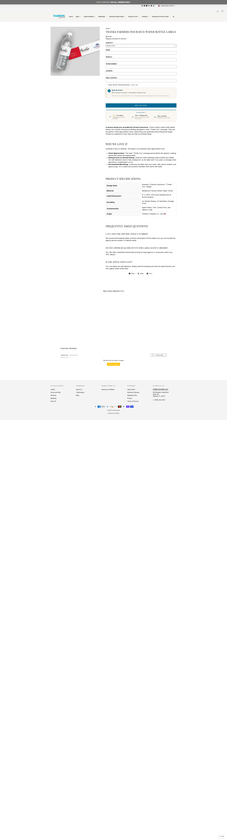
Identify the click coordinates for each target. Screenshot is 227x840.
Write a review (113, 364)
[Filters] (152, 355)
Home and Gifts (56, 392)
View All (53, 401)
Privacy (129, 398)
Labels (53, 389)
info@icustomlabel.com (160, 389)
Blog (77, 395)
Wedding (53, 398)
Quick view (65, 324)
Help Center (131, 389)
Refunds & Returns (133, 392)
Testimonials (80, 392)
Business (53, 395)
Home (108, 28)
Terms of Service (133, 401)
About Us (79, 389)
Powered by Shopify (113, 413)
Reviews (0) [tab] (64, 355)
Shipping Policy (132, 395)
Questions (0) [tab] (73, 355)
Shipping (108, 39)
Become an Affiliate (108, 389)
